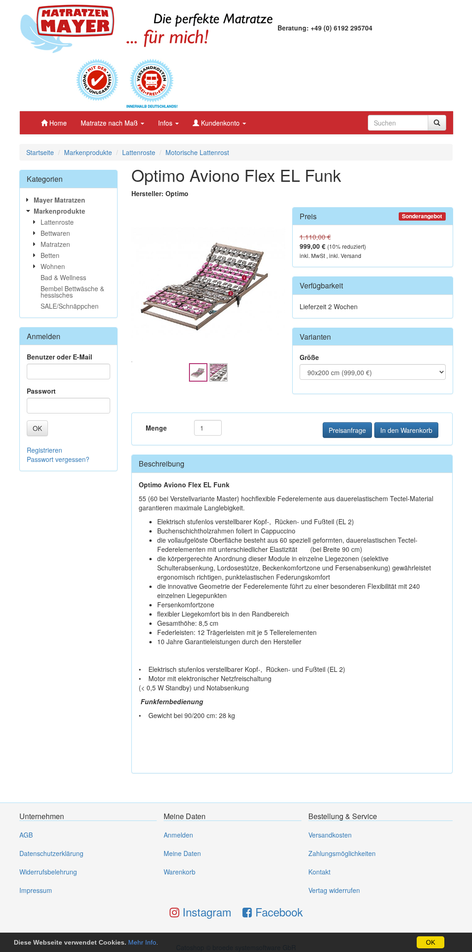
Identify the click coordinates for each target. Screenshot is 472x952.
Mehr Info (142, 942)
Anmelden (178, 834)
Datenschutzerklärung (51, 853)
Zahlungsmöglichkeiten (342, 853)
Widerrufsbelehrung (48, 871)
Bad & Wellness (63, 277)
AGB (26, 834)
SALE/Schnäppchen (70, 306)
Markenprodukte (88, 152)
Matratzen (55, 244)
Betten (50, 255)
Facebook (277, 912)
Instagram (205, 912)
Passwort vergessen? (58, 459)
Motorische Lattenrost (197, 152)
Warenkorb (179, 871)
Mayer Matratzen (59, 200)
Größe (309, 357)
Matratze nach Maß (110, 122)
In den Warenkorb (406, 430)
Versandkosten (330, 834)
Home (57, 122)
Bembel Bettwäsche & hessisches (72, 291)
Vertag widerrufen (334, 890)
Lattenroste (138, 152)
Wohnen (53, 266)
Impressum (35, 890)
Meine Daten (182, 853)
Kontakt (319, 871)
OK (430, 942)
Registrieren (44, 450)
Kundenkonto (220, 122)
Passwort (41, 390)
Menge (156, 427)
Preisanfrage (347, 430)
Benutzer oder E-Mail (59, 356)
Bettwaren (55, 233)
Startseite (40, 152)
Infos (166, 122)
